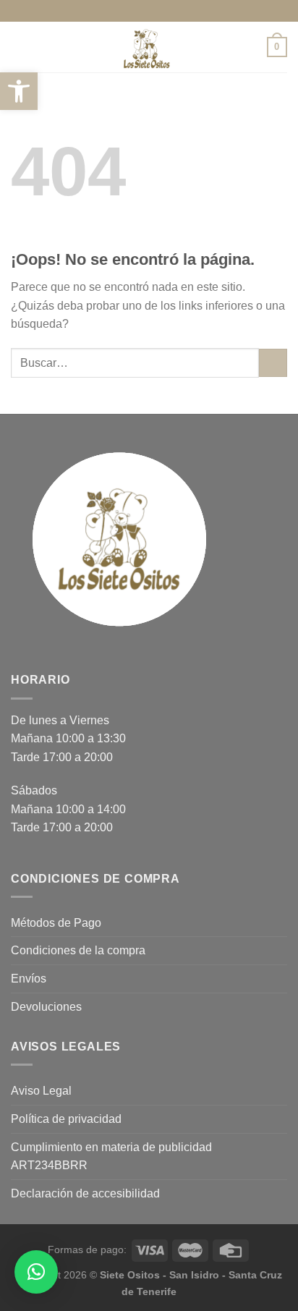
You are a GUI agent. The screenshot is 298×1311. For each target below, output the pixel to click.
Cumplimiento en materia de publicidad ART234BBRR (111, 1156)
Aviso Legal (41, 1091)
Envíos (28, 978)
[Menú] (19, 46)
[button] (19, 91)
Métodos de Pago (56, 923)
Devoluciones (46, 1007)
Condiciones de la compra (78, 950)
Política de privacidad (66, 1119)
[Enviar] (273, 363)
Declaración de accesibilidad (85, 1193)
